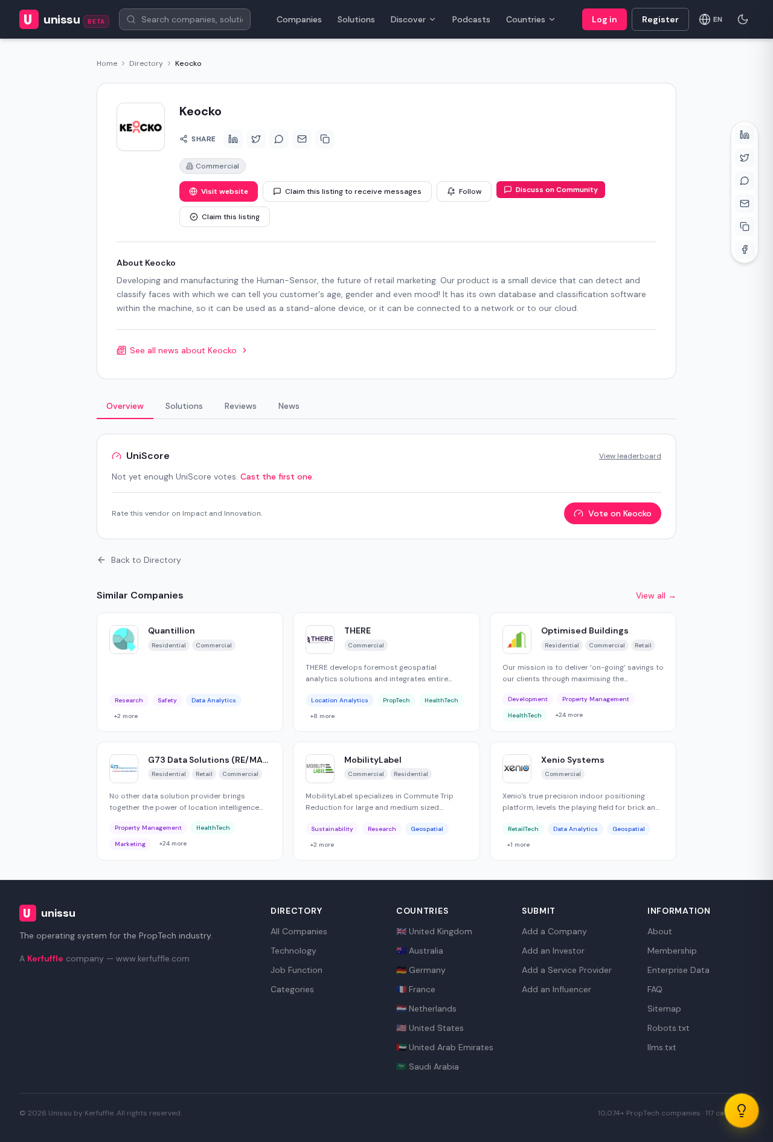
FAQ (654, 989)
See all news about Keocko (183, 350)
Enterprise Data (678, 969)
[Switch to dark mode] (743, 19)
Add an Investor (553, 950)
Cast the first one (276, 476)
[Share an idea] (742, 1111)
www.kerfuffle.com (153, 958)
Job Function (296, 969)
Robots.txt (668, 1027)
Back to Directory (146, 559)
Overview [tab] (125, 405)
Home (107, 63)
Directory (146, 63)
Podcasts (471, 19)
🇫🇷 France (415, 989)
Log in (604, 19)
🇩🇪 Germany (421, 969)
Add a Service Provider (567, 969)
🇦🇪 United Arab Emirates (444, 1047)
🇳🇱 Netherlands (426, 1008)
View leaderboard (630, 456)
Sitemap (664, 1008)
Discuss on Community (557, 189)
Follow (470, 191)
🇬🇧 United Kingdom (434, 931)
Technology (293, 950)
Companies (299, 19)
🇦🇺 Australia (419, 950)
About (659, 931)
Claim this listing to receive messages (353, 191)
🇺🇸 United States (430, 1027)
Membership (672, 950)
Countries (525, 19)
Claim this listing (231, 217)
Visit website (224, 191)
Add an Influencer (556, 989)
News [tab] (289, 405)
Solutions (356, 19)
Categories (292, 989)
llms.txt (661, 1047)
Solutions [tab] (184, 405)
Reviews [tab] (241, 405)
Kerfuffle (45, 958)
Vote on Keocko (620, 513)
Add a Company (554, 931)
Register (660, 19)
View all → (656, 595)
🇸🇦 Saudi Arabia (427, 1066)
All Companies (299, 931)
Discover (408, 19)
